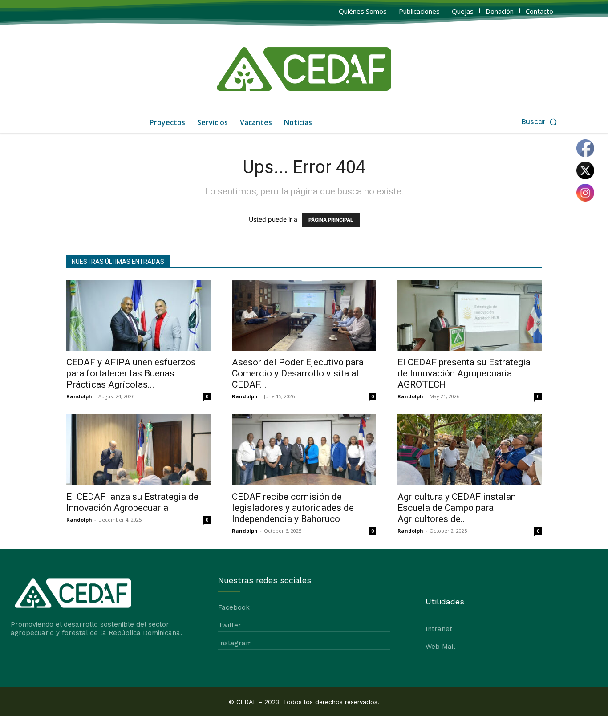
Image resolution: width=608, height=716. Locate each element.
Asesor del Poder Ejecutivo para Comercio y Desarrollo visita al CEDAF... (298, 373)
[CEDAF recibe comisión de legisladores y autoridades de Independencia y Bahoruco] (304, 449)
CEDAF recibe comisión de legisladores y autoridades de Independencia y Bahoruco (293, 507)
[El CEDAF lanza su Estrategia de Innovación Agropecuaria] (138, 449)
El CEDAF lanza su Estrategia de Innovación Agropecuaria (132, 502)
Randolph (79, 396)
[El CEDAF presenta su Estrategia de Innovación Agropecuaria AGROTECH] (469, 315)
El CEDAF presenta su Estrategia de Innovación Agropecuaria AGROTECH (464, 373)
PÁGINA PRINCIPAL (330, 220)
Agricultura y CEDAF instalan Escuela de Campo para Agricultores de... (456, 507)
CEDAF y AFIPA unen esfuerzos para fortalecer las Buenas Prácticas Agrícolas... (131, 373)
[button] (540, 122)
